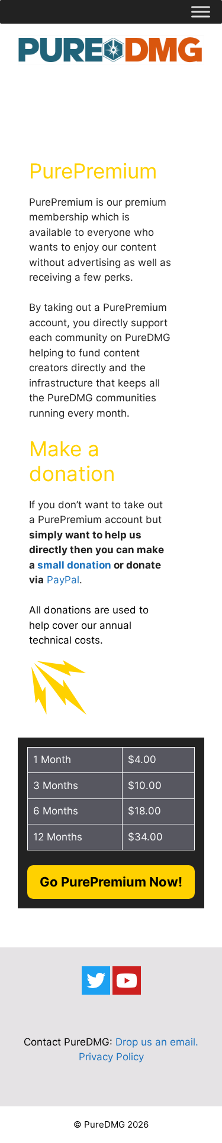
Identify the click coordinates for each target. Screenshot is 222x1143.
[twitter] (96, 980)
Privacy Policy (111, 1057)
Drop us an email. (156, 1042)
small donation (74, 565)
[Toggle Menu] (200, 11)
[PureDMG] (111, 49)
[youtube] (126, 980)
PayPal (63, 580)
